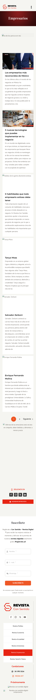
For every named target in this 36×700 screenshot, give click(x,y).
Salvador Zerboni (18, 302)
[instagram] (16, 495)
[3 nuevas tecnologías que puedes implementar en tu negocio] (18, 118)
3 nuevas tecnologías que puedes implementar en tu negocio (18, 115)
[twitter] (20, 495)
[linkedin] (25, 495)
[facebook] (11, 495)
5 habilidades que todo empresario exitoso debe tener (18, 179)
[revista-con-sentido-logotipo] (10, 5)
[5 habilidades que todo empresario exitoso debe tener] (18, 182)
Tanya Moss (18, 244)
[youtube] (25, 617)
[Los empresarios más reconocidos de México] (18, 61)
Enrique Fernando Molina (18, 362)
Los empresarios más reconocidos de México (18, 58)
